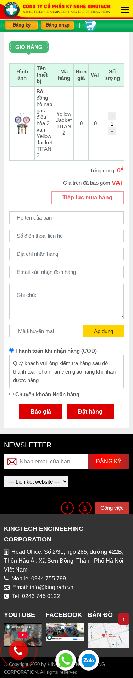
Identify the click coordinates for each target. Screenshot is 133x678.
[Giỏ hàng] (90, 25)
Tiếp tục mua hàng (87, 197)
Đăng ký (22, 25)
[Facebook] (67, 508)
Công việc (112, 508)
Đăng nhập (58, 25)
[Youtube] (85, 508)
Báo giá (41, 412)
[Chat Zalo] (88, 660)
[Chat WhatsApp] (65, 660)
